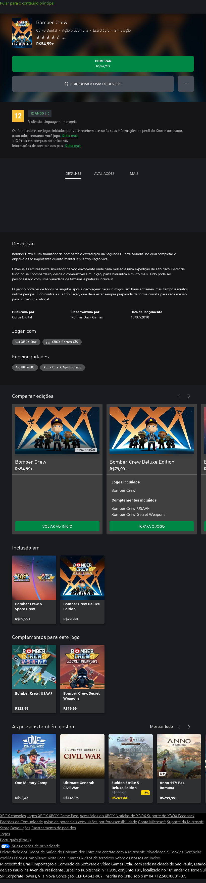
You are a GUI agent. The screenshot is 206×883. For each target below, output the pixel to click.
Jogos (5, 833)
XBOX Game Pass (64, 815)
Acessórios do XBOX (98, 815)
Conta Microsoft (152, 821)
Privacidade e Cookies (164, 851)
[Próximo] (189, 396)
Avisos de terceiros (97, 857)
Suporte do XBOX (162, 815)
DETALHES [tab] (73, 173)
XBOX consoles (13, 815)
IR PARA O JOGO (152, 526)
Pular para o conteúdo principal (27, 3)
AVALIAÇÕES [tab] (104, 173)
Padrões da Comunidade (21, 821)
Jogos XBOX (38, 815)
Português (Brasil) (15, 839)
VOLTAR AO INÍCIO (57, 526)
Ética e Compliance (30, 857)
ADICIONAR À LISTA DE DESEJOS (95, 83)
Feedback (186, 815)
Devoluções (20, 827)
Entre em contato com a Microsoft (115, 851)
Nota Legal (58, 857)
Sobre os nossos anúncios (137, 857)
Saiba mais (70, 135)
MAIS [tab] (134, 173)
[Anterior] (179, 396)
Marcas (74, 857)
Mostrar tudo (161, 726)
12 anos (37, 113)
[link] (34, 590)
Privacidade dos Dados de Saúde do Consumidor (42, 851)
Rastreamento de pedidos (53, 827)
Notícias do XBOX (131, 815)
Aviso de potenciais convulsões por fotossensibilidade (90, 821)
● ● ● (186, 83)
